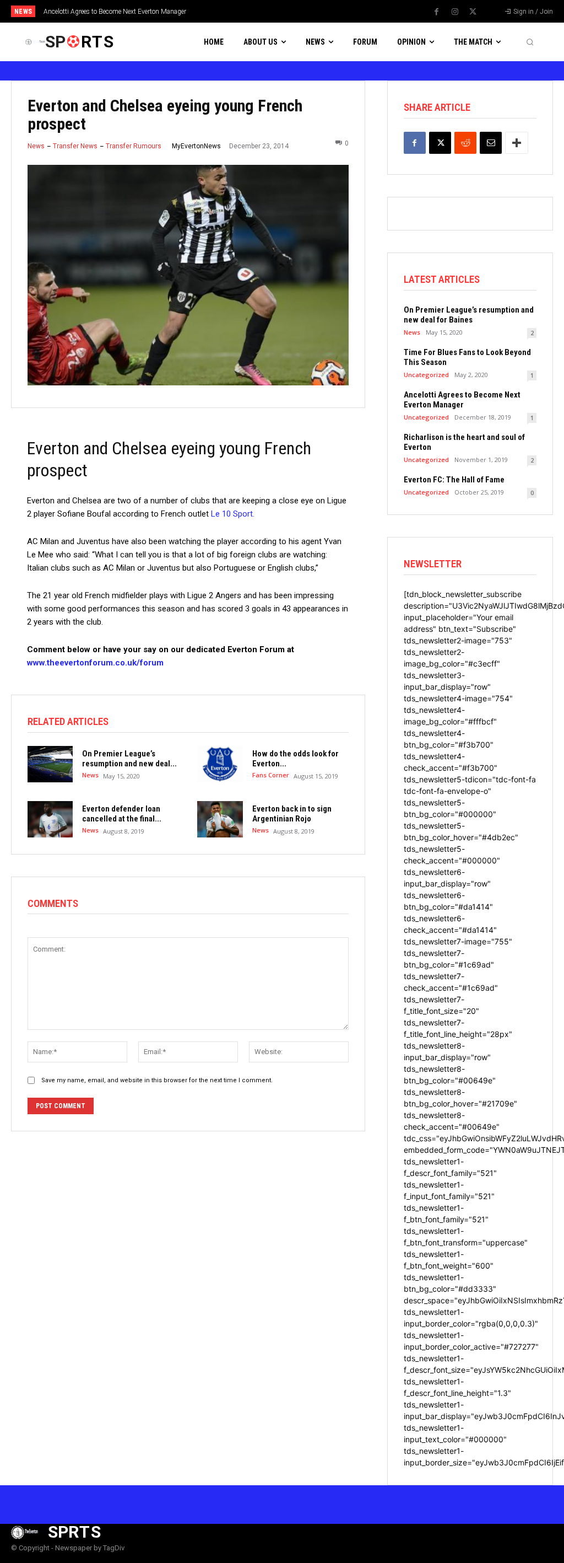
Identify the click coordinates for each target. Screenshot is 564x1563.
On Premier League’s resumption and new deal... (129, 759)
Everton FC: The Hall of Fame (454, 480)
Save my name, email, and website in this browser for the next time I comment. (157, 1080)
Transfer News (75, 146)
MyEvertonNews (196, 146)
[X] (473, 12)
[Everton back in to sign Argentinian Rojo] (219, 819)
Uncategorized (426, 375)
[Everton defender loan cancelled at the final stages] (50, 819)
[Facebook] (436, 12)
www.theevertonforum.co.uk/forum (95, 663)
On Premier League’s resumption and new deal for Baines (469, 315)
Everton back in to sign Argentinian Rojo (292, 814)
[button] (529, 42)
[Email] (491, 143)
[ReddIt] (465, 143)
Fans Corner (270, 775)
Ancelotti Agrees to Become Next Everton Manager (115, 11)
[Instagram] (455, 12)
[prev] (293, 11)
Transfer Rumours (133, 146)
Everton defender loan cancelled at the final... (121, 814)
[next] (311, 11)
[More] (516, 143)
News (36, 146)
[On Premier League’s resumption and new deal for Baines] (50, 764)
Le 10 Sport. (232, 514)
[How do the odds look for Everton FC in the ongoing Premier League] (219, 764)
